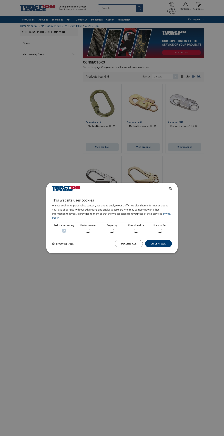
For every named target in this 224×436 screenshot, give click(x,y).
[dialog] (112, 218)
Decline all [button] (128, 243)
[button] (63, 243)
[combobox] (170, 188)
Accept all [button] (158, 243)
